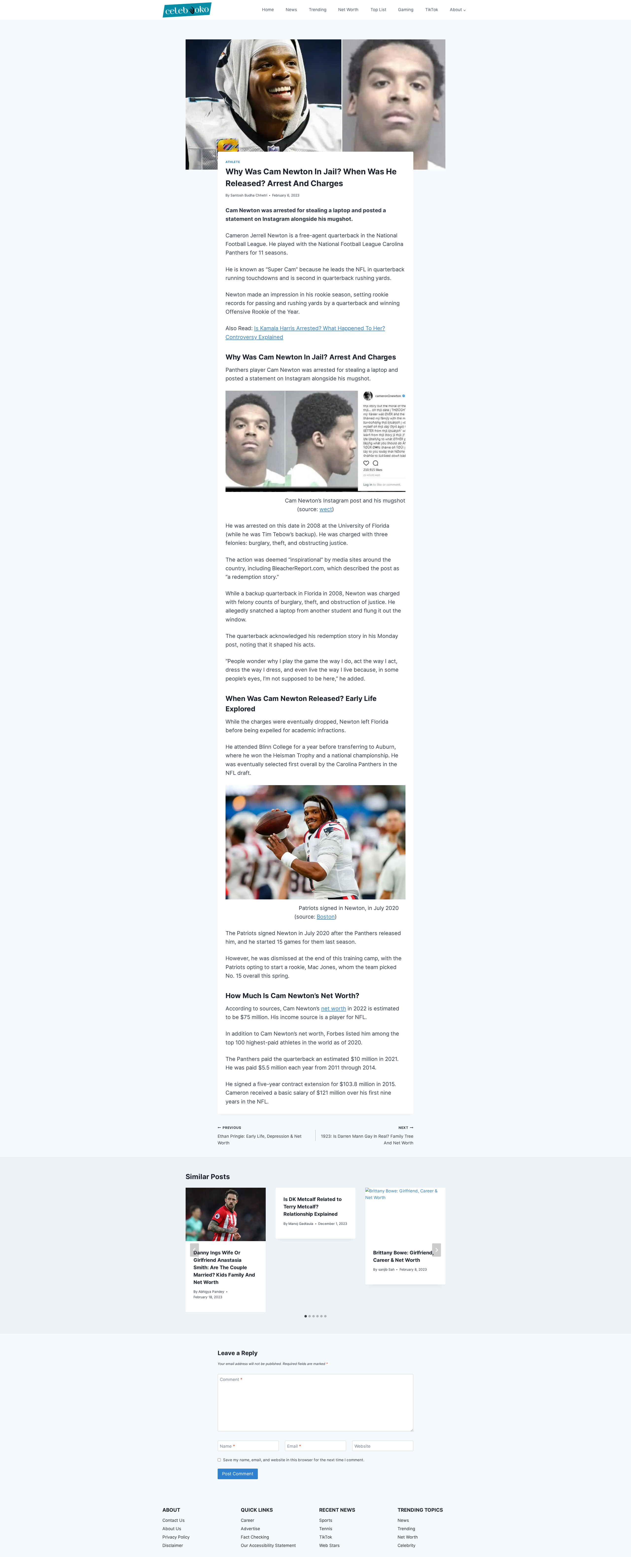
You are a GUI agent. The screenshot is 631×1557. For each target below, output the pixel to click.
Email (294, 1446)
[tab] (305, 1316)
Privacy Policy (176, 1537)
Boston (326, 916)
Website (362, 1446)
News (291, 9)
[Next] (436, 1250)
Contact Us (173, 1520)
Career (247, 1520)
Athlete (233, 162)
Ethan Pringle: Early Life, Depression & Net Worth (259, 1135)
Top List (378, 9)
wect (325, 509)
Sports (325, 1520)
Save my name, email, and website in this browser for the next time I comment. (293, 1460)
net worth (333, 1008)
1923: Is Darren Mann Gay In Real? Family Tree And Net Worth (367, 1135)
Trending (317, 9)
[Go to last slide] (194, 1250)
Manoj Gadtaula (300, 1224)
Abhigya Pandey (211, 1292)
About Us (171, 1528)
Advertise (250, 1528)
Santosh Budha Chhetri (248, 195)
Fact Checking (255, 1537)
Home (268, 9)
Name (227, 1446)
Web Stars (329, 1545)
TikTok (431, 9)
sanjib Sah (386, 1269)
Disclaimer (172, 1545)
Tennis (325, 1528)
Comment (231, 1379)
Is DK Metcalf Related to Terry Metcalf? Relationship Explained (312, 1206)
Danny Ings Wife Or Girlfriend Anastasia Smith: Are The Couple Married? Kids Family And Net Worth (224, 1267)
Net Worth (348, 9)
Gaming (405, 9)
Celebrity (406, 1545)
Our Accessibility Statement (268, 1545)
